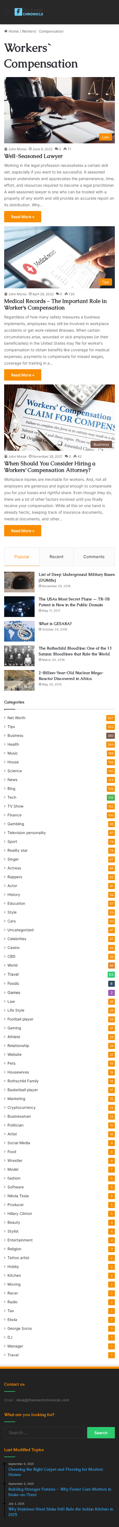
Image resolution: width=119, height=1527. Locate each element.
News (12, 779)
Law (11, 1001)
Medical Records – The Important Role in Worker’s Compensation (55, 304)
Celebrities (16, 939)
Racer (12, 1293)
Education (16, 903)
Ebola (12, 1319)
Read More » (22, 216)
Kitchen (14, 1275)
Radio (12, 1302)
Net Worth (16, 718)
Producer (15, 1204)
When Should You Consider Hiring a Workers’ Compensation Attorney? (49, 467)
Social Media (18, 1143)
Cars (11, 921)
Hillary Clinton (19, 1213)
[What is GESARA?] (19, 631)
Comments (94, 556)
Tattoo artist (18, 1258)
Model (12, 1169)
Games (13, 992)
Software (15, 1187)
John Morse (17, 149)
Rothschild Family (23, 1081)
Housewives (18, 1072)
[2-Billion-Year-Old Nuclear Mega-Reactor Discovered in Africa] (19, 680)
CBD (11, 956)
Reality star (17, 850)
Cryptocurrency (21, 1107)
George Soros (19, 1328)
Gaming (14, 1028)
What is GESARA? (55, 623)
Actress (14, 868)
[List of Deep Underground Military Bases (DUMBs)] (19, 582)
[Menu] (7, 14)
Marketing (16, 1098)
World (12, 965)
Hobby (13, 1266)
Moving (13, 1284)
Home (13, 31)
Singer (13, 859)
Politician (15, 1125)
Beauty (13, 1222)
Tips (11, 726)
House (13, 762)
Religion (14, 1249)
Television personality (26, 832)
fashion (13, 1178)
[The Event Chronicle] (29, 12)
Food (11, 1151)
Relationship (18, 1045)
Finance (14, 815)
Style (12, 912)
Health (13, 744)
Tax (10, 1311)
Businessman (19, 1116)
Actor (12, 886)
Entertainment (20, 1240)
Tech (11, 797)
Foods (13, 983)
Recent (56, 556)
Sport (12, 841)
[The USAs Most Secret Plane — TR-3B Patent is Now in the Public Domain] (19, 606)
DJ (9, 1337)
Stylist (13, 1231)
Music (12, 753)
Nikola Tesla (18, 1196)
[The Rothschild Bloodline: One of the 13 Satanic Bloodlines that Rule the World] (19, 655)
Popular (22, 556)
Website (14, 1054)
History (13, 894)
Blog (11, 788)
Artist (12, 1134)
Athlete (13, 1037)
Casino (13, 947)
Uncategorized (20, 930)
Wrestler (14, 1160)
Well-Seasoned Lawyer (33, 156)
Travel (13, 974)
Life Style (15, 1010)
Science (14, 771)
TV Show (15, 806)
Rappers (14, 877)
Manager (15, 1346)
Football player (20, 1019)
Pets (11, 1063)
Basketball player (22, 1090)
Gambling (15, 824)
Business (15, 735)
